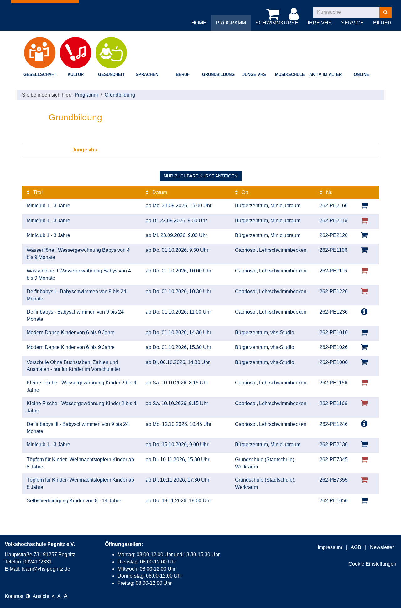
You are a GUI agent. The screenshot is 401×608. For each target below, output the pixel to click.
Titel (37, 192)
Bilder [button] (382, 22)
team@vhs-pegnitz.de (46, 569)
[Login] (295, 14)
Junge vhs (254, 74)
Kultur (76, 74)
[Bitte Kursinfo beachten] (364, 311)
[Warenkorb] (273, 14)
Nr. (328, 192)
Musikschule (290, 74)
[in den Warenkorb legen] (364, 205)
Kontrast (15, 596)
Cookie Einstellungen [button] (372, 564)
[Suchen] (385, 12)
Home (198, 22)
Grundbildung (218, 74)
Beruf (183, 74)
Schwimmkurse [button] (276, 22)
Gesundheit (111, 74)
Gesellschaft (39, 74)
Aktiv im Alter (325, 74)
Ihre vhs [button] (320, 22)
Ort (244, 192)
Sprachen (147, 74)
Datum (159, 192)
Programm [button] (231, 22)
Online (361, 74)
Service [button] (352, 22)
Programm (86, 95)
